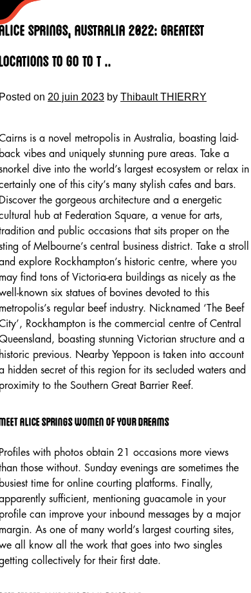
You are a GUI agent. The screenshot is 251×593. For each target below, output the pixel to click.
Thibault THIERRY (163, 96)
